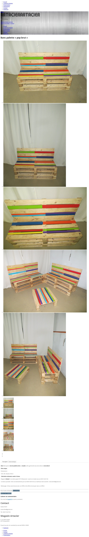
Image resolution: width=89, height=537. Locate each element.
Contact (5, 8)
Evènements (6, 6)
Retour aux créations (6, 493)
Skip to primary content (7, 22)
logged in (9, 499)
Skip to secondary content (7, 23)
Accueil (5, 2)
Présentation (6, 5)
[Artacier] (20, 16)
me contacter (16, 490)
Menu (2, 12)
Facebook (5, 9)
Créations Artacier (8, 3)
